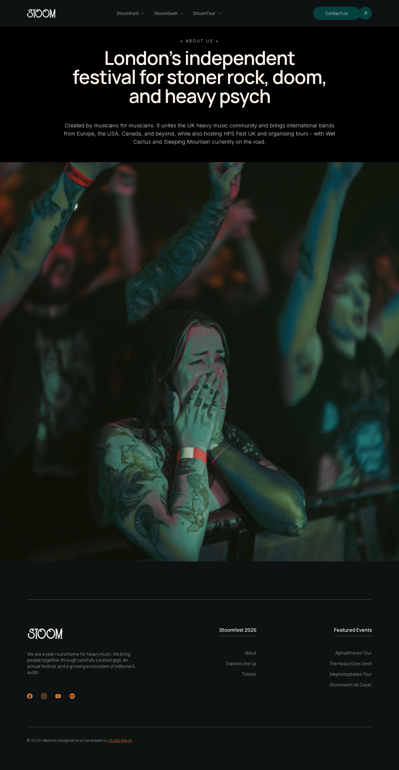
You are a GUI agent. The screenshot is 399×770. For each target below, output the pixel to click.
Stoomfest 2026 (237, 630)
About (250, 653)
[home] (41, 13)
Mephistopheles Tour (351, 674)
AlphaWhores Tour (353, 653)
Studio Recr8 (120, 740)
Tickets (249, 674)
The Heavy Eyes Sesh (351, 664)
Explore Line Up (241, 664)
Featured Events (353, 630)
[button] (131, 13)
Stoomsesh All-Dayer (351, 685)
